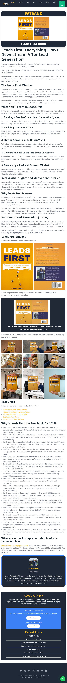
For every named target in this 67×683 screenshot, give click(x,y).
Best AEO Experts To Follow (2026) (33, 656)
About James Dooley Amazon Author (16, 412)
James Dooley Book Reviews (13, 419)
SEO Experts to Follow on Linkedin (33, 643)
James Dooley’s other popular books (14, 546)
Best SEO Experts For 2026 (33, 653)
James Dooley (33, 568)
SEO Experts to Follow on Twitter (33, 646)
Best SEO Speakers (33, 636)
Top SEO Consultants (33, 649)
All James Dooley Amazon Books (15, 414)
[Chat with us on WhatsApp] (62, 678)
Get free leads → (33, 618)
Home (13, 2)
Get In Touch (62, 4)
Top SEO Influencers (33, 639)
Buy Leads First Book (11, 417)
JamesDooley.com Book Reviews (15, 410)
